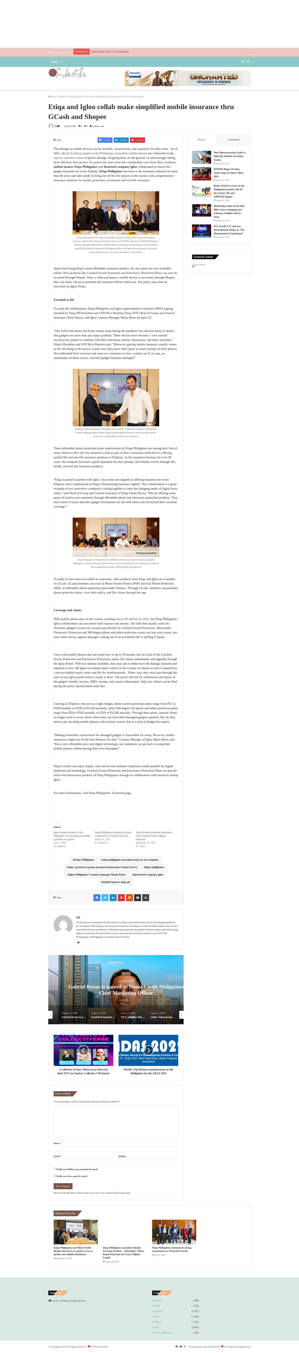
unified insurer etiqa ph (116, 882)
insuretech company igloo (149, 874)
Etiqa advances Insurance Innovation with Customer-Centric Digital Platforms (154, 836)
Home (54, 61)
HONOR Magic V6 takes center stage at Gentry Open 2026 (228, 173)
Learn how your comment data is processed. (110, 1192)
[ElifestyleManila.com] (67, 72)
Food (156, 1306)
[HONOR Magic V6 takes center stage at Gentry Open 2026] (201, 173)
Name (57, 1143)
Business (62, 96)
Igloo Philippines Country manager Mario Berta (97, 874)
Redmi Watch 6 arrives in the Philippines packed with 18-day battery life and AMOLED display (136, 51)
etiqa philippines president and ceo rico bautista (130, 859)
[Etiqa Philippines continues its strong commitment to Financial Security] (174, 1232)
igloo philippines (154, 867)
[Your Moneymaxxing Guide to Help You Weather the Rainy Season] (201, 157)
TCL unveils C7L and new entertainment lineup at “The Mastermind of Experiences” (229, 230)
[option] (116, 989)
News (157, 1316)
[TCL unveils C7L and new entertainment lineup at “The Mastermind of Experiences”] (201, 230)
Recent (201, 139)
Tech (156, 1327)
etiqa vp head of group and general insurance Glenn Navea (102, 867)
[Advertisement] (149, 24)
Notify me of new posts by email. (72, 1176)
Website (122, 1156)
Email (57, 1156)
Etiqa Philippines (84, 859)
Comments (233, 139)
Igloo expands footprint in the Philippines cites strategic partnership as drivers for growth (72, 836)
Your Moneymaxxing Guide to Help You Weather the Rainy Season (229, 156)
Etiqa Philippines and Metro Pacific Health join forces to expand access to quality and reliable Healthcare (73, 1251)
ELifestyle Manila (99, 1346)
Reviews (158, 1322)
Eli (56, 126)
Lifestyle (158, 1311)
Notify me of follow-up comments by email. (77, 1169)
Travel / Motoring (163, 1332)
